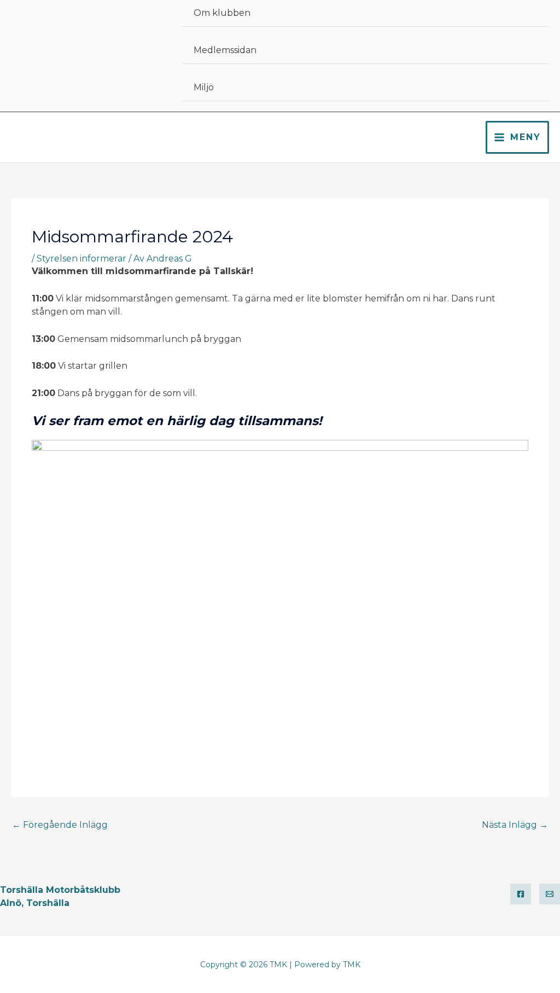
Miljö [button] (204, 87)
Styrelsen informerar (81, 258)
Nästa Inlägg (515, 825)
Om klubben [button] (222, 13)
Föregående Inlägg (60, 825)
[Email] (549, 894)
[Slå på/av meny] (529, 1)
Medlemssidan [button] (225, 50)
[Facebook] (520, 894)
